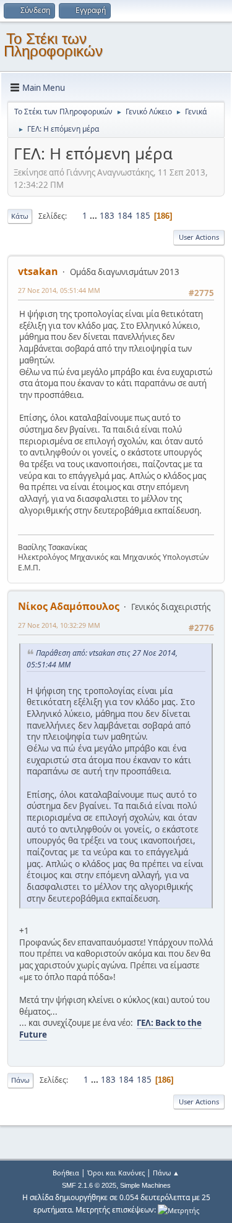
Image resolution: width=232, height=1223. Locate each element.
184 (125, 215)
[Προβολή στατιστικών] (178, 1209)
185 (142, 215)
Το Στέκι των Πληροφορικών (53, 44)
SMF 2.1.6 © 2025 (89, 1185)
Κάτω (19, 216)
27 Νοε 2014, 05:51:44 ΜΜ (59, 290)
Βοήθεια (66, 1172)
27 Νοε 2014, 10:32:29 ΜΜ (59, 625)
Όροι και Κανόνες (116, 1172)
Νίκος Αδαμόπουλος (68, 606)
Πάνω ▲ (166, 1172)
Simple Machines (145, 1185)
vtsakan (38, 271)
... (94, 215)
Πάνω (20, 1080)
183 (107, 215)
